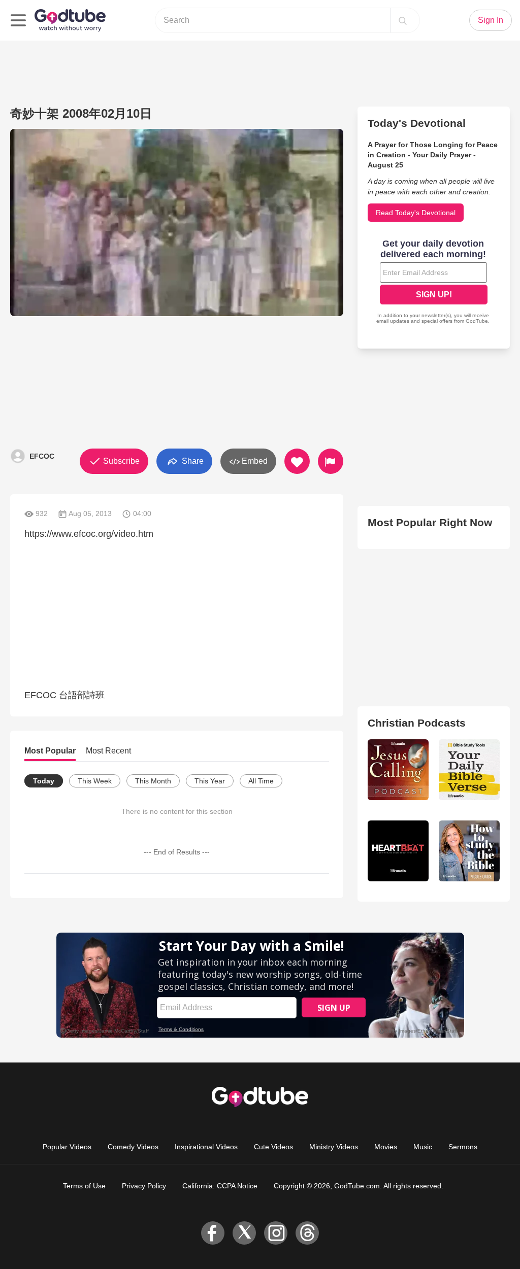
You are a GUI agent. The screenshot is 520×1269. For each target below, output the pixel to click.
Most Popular (50, 750)
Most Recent (108, 750)
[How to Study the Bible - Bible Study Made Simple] (469, 850)
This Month (153, 781)
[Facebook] (212, 1233)
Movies (385, 1147)
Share (192, 460)
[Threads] (307, 1233)
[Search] (403, 20)
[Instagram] (275, 1233)
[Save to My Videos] (297, 461)
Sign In (490, 20)
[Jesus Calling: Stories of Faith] (398, 769)
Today (43, 781)
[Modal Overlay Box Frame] (433, 282)
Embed (254, 461)
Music (422, 1147)
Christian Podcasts (417, 723)
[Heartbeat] (398, 850)
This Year (209, 781)
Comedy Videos (133, 1147)
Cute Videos (273, 1147)
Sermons (462, 1147)
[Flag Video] (330, 461)
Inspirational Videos (206, 1147)
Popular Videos (67, 1147)
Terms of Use (84, 1186)
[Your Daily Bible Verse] (469, 769)
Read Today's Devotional (416, 213)
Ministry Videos (333, 1147)
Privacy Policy (144, 1186)
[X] (244, 1233)
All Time (261, 781)
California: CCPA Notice (219, 1186)
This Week (95, 781)
